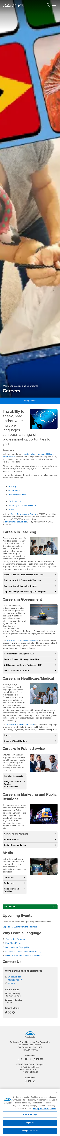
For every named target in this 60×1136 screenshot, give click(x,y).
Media (11, 509)
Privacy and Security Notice (44, 1108)
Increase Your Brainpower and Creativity (23, 951)
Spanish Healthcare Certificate (20, 724)
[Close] (56, 1093)
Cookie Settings (30, 1114)
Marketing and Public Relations (22, 505)
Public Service (14, 501)
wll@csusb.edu (14, 977)
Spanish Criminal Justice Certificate (22, 640)
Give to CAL (10, 906)
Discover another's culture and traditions (23, 955)
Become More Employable (17, 947)
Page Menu (30, 400)
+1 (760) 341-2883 (30, 1072)
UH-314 (11, 983)
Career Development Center (23, 514)
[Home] (13, 6)
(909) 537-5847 (15, 980)
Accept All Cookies (30, 1131)
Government (14, 490)
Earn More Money (13, 943)
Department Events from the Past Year (20, 927)
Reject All (30, 1122)
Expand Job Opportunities (17, 939)
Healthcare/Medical (17, 494)
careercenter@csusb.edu (16, 522)
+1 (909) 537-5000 (30, 1050)
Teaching (12, 486)
